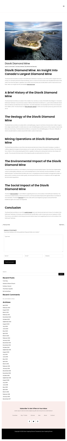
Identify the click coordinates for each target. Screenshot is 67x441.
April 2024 (5, 305)
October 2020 (6, 319)
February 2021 (6, 314)
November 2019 (7, 345)
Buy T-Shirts (24, 415)
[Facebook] (29, 421)
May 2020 (5, 331)
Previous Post (6, 224)
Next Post (62, 224)
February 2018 (6, 394)
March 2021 (6, 312)
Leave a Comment (9, 66)
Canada (17, 66)
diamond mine (31, 84)
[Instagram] (37, 421)
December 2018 (7, 371)
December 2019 (7, 342)
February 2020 (6, 338)
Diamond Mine (14, 193)
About (45, 415)
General (22, 66)
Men (39, 415)
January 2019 (6, 368)
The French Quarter (8, 288)
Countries (14, 415)
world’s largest (28, 212)
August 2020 (6, 324)
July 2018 (5, 382)
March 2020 (6, 335)
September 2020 (7, 321)
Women (33, 415)
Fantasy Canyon (7, 286)
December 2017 (7, 399)
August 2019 (6, 352)
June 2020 (5, 328)
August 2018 (6, 380)
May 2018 (5, 387)
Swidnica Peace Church (9, 283)
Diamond (20, 197)
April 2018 (5, 389)
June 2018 (5, 385)
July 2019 (5, 354)
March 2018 (6, 392)
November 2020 (7, 317)
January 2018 (6, 396)
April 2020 (5, 333)
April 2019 (5, 361)
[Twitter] (33, 421)
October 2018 (6, 375)
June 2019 (5, 356)
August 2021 (6, 310)
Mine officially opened (30, 106)
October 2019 (6, 347)
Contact (52, 415)
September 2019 (7, 349)
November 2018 (7, 373)
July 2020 (5, 326)
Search (4, 271)
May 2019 (5, 359)
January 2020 (6, 340)
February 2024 (6, 307)
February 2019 (6, 366)
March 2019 (6, 364)
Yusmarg (5, 281)
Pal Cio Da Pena (7, 291)
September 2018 (7, 378)
